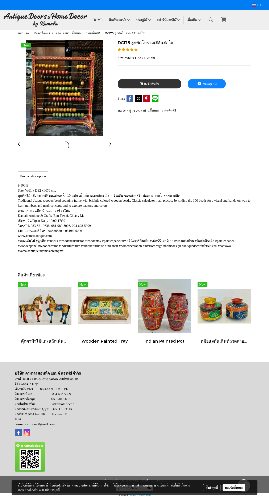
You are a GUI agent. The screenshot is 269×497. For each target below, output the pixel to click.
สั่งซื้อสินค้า (151, 83)
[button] (211, 20)
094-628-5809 (61, 393)
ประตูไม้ (142, 20)
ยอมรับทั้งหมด (234, 487)
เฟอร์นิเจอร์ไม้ (167, 20)
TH (259, 5)
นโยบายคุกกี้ (52, 490)
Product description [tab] (33, 176)
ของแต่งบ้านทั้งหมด (146, 110)
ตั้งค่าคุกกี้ (212, 487)
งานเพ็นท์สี (169, 110)
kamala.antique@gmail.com (35, 424)
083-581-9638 (60, 398)
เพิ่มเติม (192, 20)
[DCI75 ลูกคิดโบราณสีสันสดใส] (64, 88)
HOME (97, 20)
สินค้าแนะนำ (118, 20)
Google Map (29, 383)
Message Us (209, 83)
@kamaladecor (63, 403)
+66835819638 (61, 409)
